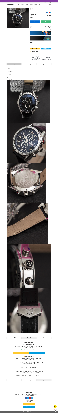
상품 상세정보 (14, 64)
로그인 (43, 2)
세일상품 (31, 4)
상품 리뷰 (44, 64)
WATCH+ (19, 4)
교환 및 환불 (29, 64)
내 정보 (47, 2)
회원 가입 (45, 2)
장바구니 (50, 2)
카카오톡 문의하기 (35, 48)
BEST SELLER (35, 4)
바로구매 (46, 21)
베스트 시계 (27, 4)
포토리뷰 (39, 4)
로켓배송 (23, 4)
